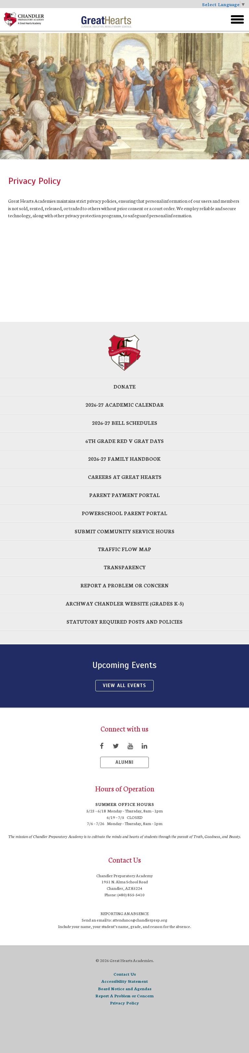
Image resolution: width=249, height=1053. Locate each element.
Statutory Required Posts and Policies (124, 621)
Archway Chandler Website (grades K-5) (124, 603)
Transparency (125, 567)
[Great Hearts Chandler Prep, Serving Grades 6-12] (39, 19)
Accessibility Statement (124, 981)
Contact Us (124, 974)
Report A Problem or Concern (124, 995)
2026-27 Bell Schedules (124, 422)
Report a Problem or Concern (124, 585)
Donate (124, 386)
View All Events (124, 685)
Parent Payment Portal (124, 495)
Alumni (124, 762)
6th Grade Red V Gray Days (124, 440)
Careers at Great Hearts (124, 476)
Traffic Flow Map (124, 549)
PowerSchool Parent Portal (124, 513)
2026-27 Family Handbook (124, 458)
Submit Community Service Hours (124, 531)
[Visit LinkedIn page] (144, 745)
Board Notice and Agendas (124, 988)
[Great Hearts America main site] (106, 19)
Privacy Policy (124, 1002)
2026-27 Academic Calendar (125, 404)
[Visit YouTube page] (130, 745)
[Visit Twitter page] (116, 745)
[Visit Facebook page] (101, 745)
